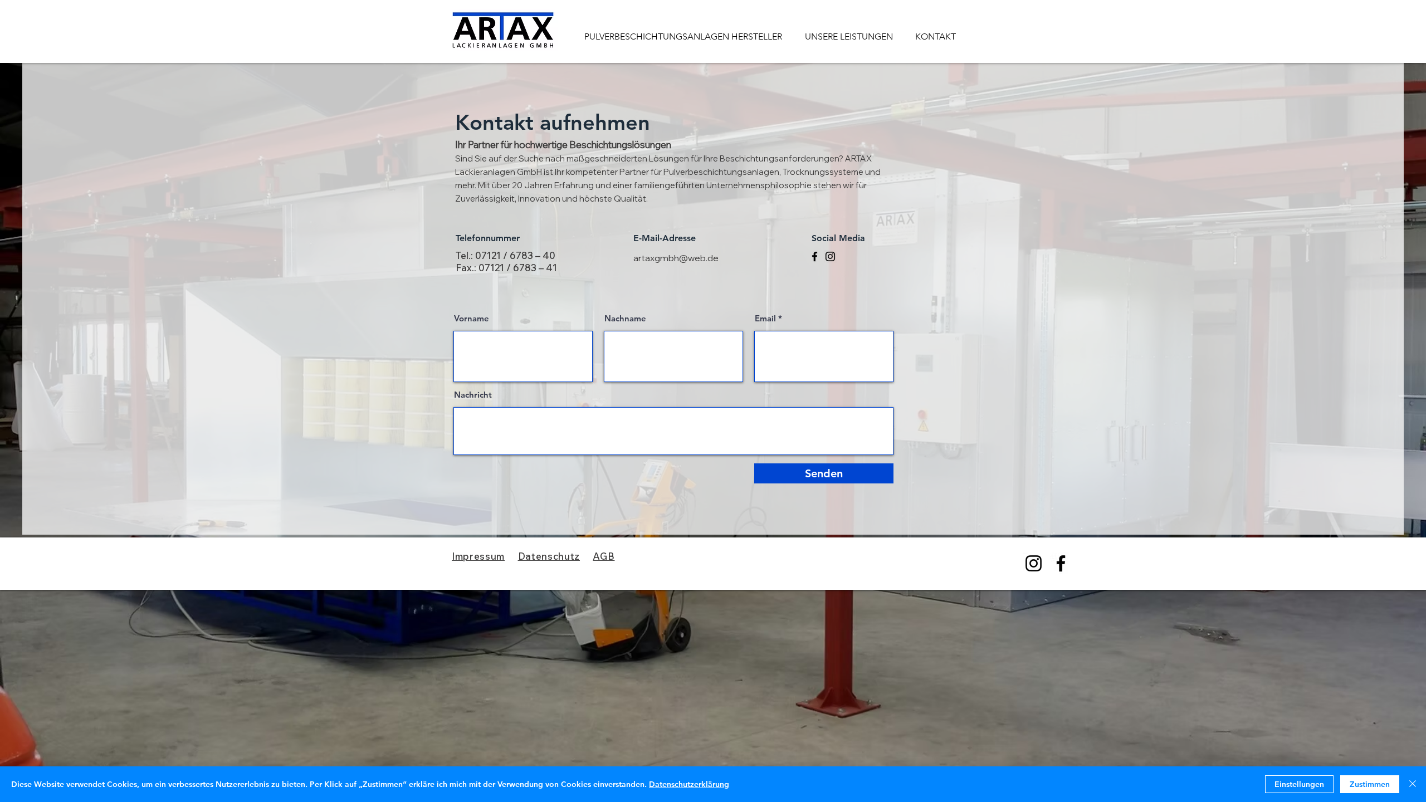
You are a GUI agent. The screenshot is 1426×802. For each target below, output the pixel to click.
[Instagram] (830, 256)
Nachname (625, 318)
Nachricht (473, 394)
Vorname (471, 318)
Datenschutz (549, 556)
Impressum (478, 556)
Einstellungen (1299, 784)
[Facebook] (814, 256)
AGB (603, 556)
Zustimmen (1370, 784)
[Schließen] (1412, 784)
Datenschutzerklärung (689, 784)
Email (765, 318)
